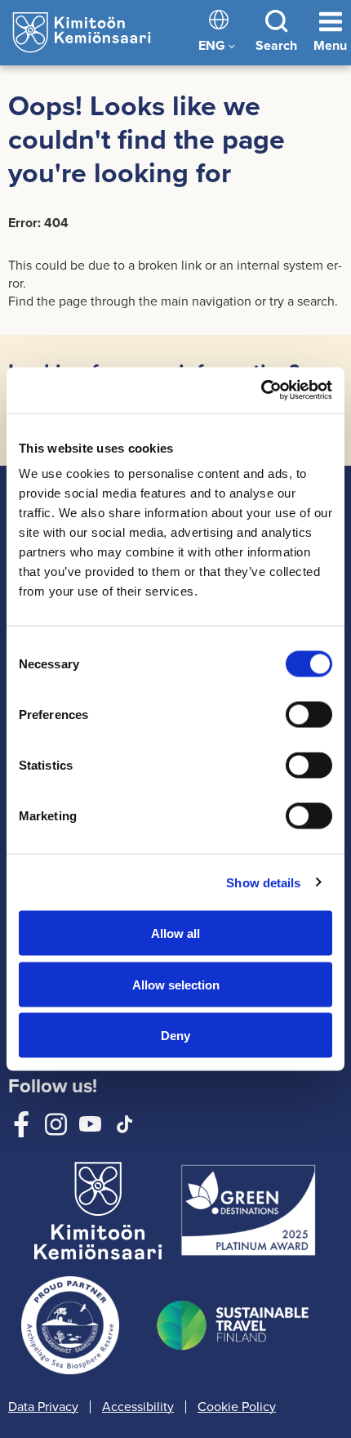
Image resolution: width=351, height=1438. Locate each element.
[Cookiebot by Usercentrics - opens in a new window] (260, 390)
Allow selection (176, 984)
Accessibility (138, 1406)
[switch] (309, 715)
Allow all (175, 933)
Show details (263, 882)
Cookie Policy (237, 1406)
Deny (175, 1036)
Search (276, 45)
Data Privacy (43, 1406)
